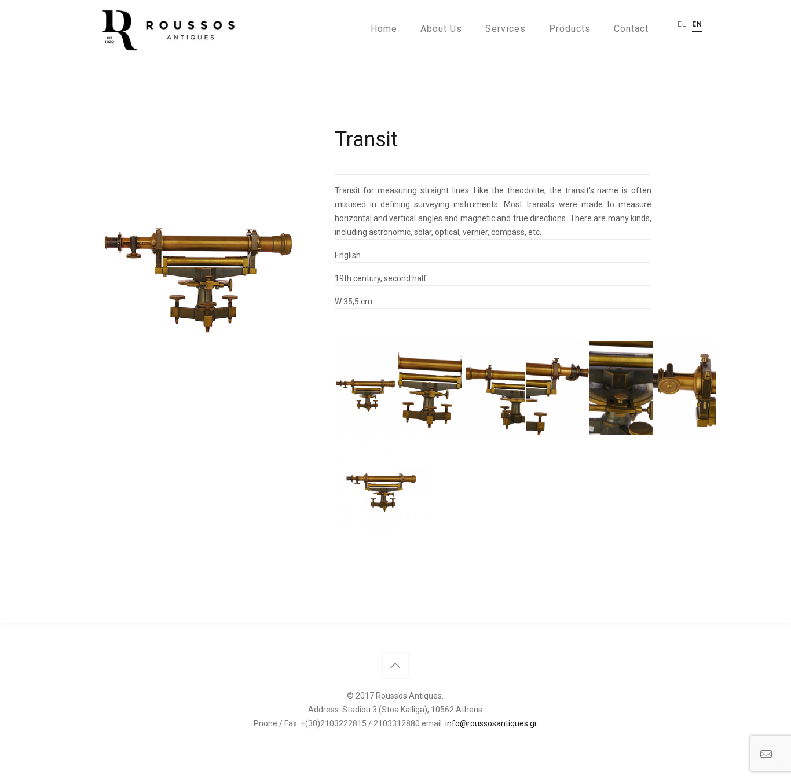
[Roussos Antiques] (166, 29)
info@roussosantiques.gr (491, 723)
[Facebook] (395, 743)
